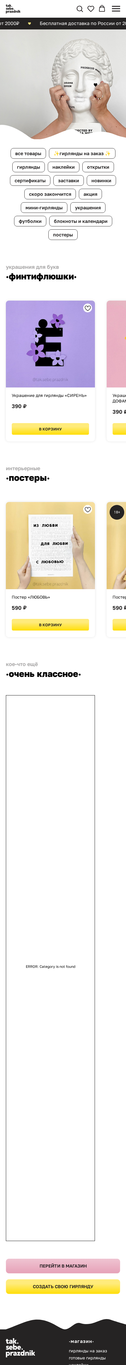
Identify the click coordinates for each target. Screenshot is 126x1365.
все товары (28, 589)
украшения (88, 644)
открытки (98, 603)
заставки (68, 616)
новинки (101, 616)
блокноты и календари (81, 657)
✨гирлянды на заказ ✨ (82, 589)
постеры (63, 671)
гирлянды (28, 603)
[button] (79, 8)
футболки (30, 657)
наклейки (63, 603)
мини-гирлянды (44, 644)
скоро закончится (50, 630)
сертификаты (30, 616)
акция (90, 630)
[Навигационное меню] (116, 9)
